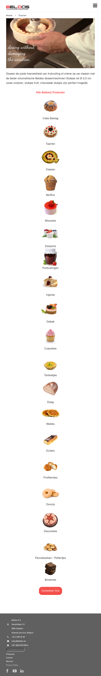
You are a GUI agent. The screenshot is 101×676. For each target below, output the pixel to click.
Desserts (50, 246)
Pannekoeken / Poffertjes (50, 558)
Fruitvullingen (50, 268)
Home (9, 15)
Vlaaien (50, 169)
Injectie (50, 295)
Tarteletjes (50, 375)
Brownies (50, 579)
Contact (9, 657)
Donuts (50, 504)
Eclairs (50, 450)
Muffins (50, 195)
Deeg (50, 402)
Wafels (50, 424)
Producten (10, 654)
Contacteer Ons (50, 590)
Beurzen (9, 661)
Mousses (50, 220)
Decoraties (50, 531)
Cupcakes (50, 348)
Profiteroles (50, 477)
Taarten (50, 143)
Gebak (50, 321)
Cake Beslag (50, 118)
